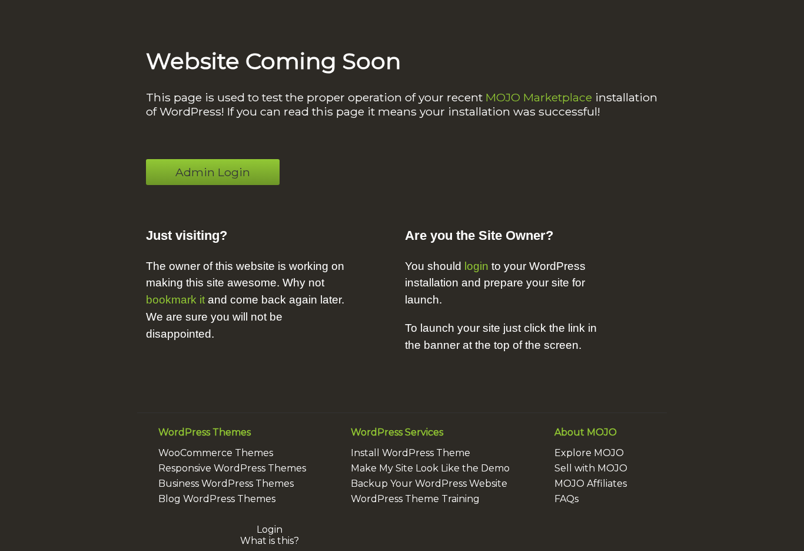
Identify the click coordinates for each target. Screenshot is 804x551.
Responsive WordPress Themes (232, 468)
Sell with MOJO (590, 468)
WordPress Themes (204, 432)
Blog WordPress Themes (216, 498)
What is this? (269, 540)
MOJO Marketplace (539, 97)
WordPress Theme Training (415, 498)
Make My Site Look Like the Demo (430, 468)
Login (270, 529)
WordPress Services (397, 432)
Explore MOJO (589, 452)
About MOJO (585, 432)
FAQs (566, 498)
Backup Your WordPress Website (429, 483)
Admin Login (212, 172)
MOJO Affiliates (590, 483)
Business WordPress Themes (226, 483)
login (476, 266)
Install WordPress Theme (410, 452)
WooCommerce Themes (215, 452)
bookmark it (175, 299)
